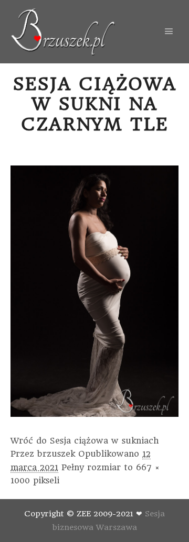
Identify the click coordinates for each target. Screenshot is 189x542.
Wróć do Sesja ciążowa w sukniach (84, 441)
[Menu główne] (169, 31)
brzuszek (56, 454)
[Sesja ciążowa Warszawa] (63, 31)
